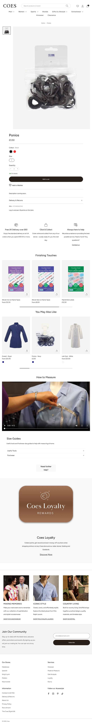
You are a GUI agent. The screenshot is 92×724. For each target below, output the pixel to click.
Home (43, 23)
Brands (45, 12)
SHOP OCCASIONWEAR (12, 619)
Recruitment (6, 708)
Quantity (12, 165)
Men (10, 12)
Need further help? (46, 468)
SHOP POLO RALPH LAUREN (43, 619)
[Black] (11, 151)
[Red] (14, 151)
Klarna (50, 682)
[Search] (67, 6)
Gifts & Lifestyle (58, 12)
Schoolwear (76, 12)
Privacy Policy (6, 704)
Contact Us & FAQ (8, 693)
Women (21, 12)
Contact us (76, 245)
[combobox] (46, 6)
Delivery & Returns (8, 696)
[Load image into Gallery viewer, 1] (7, 31)
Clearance (52, 15)
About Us (5, 700)
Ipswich (4, 671)
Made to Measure (53, 671)
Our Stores (6, 662)
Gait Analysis (52, 674)
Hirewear (40, 15)
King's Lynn (6, 674)
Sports (33, 12)
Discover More (46, 554)
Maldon (4, 678)
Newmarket (6, 682)
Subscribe (72, 642)
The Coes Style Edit (8, 711)
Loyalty (50, 678)
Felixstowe (5, 667)
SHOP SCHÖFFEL (69, 619)
